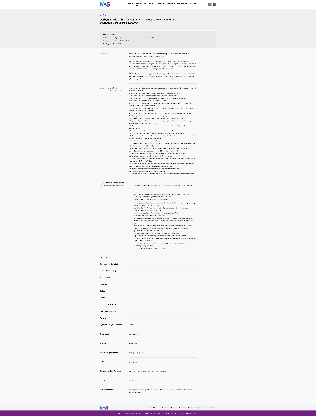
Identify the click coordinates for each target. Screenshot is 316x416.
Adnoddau (193, 3)
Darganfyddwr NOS (141, 4)
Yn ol (104, 15)
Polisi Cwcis (182, 408)
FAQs (151, 3)
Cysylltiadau (160, 3)
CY (214, 4)
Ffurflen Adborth (208, 408)
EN (210, 4)
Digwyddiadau (182, 3)
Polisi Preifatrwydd (194, 408)
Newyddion (171, 3)
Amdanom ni (173, 408)
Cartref (131, 3)
